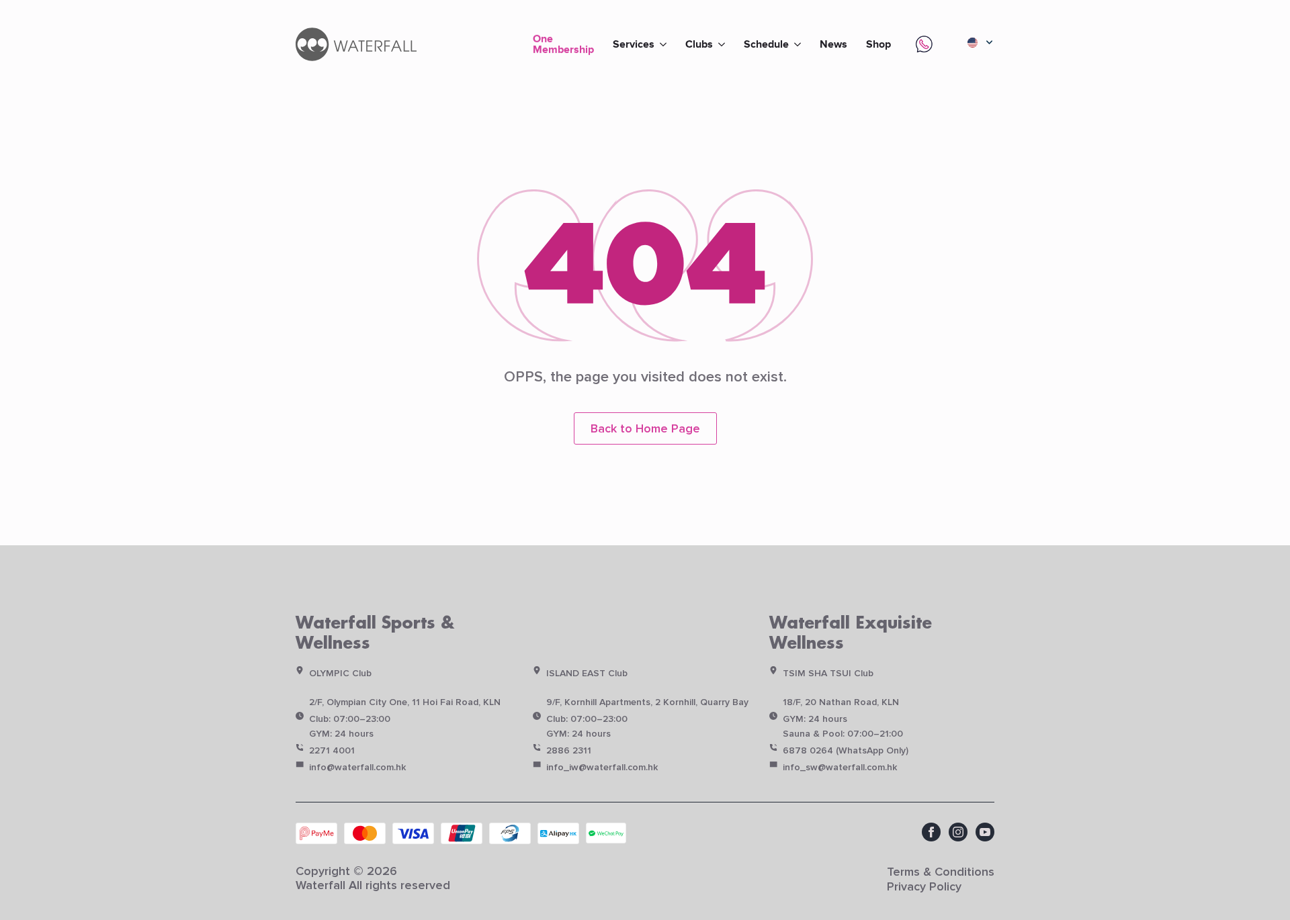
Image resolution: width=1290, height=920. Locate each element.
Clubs (699, 44)
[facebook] (931, 832)
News (833, 44)
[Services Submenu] (665, 44)
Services (633, 44)
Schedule (766, 44)
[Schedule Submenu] (799, 44)
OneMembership (563, 43)
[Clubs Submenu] (723, 44)
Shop (878, 44)
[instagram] (958, 832)
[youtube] (985, 832)
